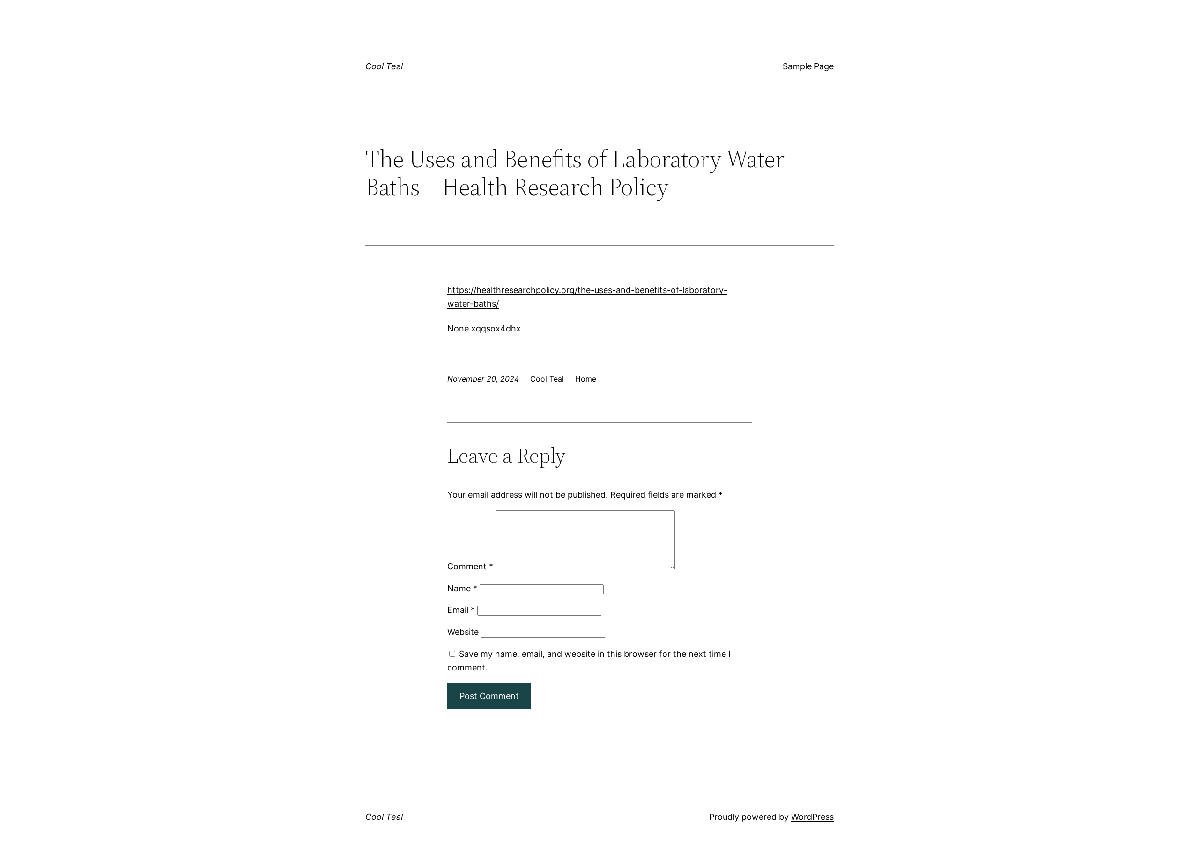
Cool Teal (384, 66)
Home (585, 378)
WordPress (812, 817)
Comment (470, 566)
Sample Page (808, 66)
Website (463, 632)
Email (461, 610)
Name (462, 588)
